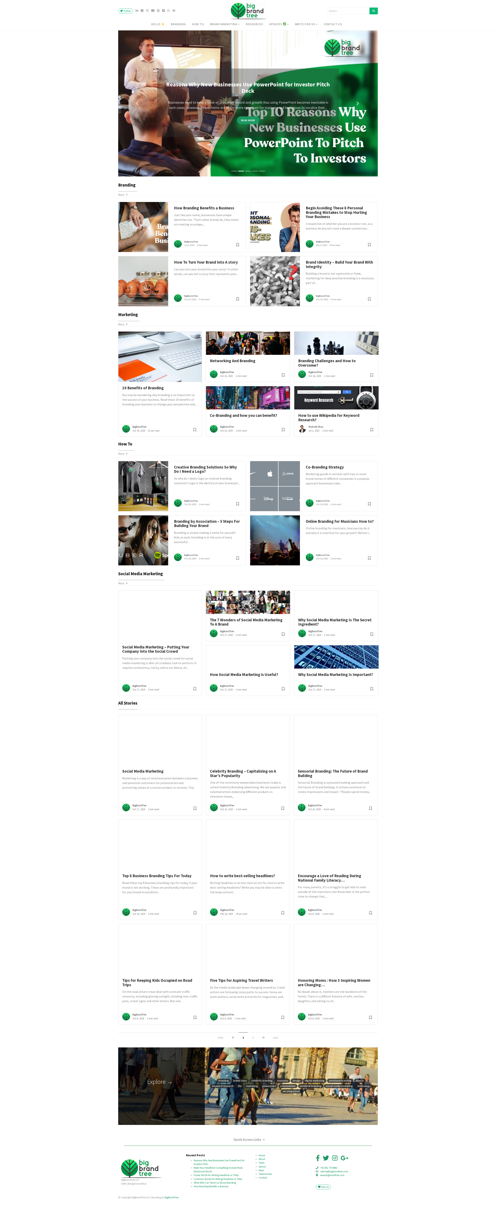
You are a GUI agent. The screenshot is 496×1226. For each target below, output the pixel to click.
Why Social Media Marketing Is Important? (335, 701)
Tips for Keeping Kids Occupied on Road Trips (157, 1009)
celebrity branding (262, 1107)
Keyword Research (222, 1112)
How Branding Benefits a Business (204, 234)
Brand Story (240, 1107)
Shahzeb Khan (315, 453)
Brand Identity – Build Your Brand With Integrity (339, 291)
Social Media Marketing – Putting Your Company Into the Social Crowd (155, 676)
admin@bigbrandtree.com (334, 1198)
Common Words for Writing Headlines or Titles (218, 1205)
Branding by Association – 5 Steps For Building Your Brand (207, 550)
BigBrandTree (191, 268)
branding (178, 24)
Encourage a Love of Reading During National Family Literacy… (329, 905)
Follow (127, 11)
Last (275, 1064)
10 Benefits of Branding (143, 414)
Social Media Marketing (143, 797)
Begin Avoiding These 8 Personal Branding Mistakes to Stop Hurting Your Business (336, 239)
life (240, 1112)
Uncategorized (291, 1118)
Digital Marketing (315, 1107)
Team (261, 1189)
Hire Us (325, 1213)
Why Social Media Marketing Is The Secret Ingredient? (335, 648)
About (262, 1185)
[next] (263, 1064)
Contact (263, 1204)
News (261, 1196)
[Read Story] (194, 458)
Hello (156, 24)
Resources (254, 24)
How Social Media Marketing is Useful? (244, 701)
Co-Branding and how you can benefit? (243, 442)
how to (198, 24)
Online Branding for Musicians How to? (340, 547)
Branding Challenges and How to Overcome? (327, 390)
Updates (276, 24)
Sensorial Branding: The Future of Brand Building (333, 800)
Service (262, 1193)
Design (297, 1107)
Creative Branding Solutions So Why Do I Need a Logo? (205, 496)
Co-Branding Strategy (325, 493)
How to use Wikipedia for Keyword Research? (328, 444)
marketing (252, 1112)
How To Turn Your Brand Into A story (206, 288)
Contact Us (333, 24)
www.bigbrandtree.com (332, 1201)
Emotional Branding (340, 1107)
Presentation (287, 1112)
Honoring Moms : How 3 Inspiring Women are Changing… (334, 1009)
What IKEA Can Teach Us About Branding (215, 1209)
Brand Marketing (223, 24)
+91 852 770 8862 (328, 1194)
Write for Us (305, 24)
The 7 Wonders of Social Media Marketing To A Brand (246, 648)
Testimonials (265, 1200)
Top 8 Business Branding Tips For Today (157, 902)
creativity (282, 1107)
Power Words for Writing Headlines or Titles (216, 1201)
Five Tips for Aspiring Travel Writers (241, 1007)
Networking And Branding (232, 387)
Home (262, 1182)
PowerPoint (269, 1112)
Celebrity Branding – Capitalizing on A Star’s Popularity (243, 800)
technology (363, 1112)
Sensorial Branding (310, 1112)
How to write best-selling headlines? (242, 902)
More (122, 221)
